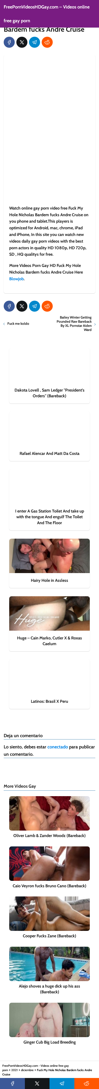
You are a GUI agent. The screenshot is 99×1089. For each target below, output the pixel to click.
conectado (57, 747)
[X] (21, 42)
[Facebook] (9, 42)
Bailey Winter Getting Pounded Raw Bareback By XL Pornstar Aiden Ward (74, 323)
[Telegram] (34, 42)
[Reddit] (47, 42)
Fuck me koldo (18, 324)
